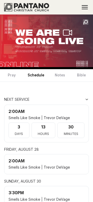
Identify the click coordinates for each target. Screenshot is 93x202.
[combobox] (63, 99)
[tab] (11, 75)
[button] (85, 7)
